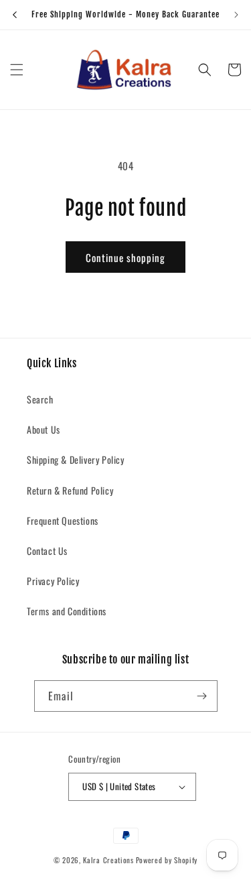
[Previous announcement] (14, 14)
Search (40, 399)
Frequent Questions (62, 520)
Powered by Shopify (167, 860)
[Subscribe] (202, 696)
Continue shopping (125, 257)
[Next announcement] (236, 14)
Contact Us (47, 551)
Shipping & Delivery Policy (75, 459)
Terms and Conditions (66, 611)
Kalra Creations (108, 860)
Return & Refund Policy (70, 490)
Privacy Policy (53, 581)
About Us (43, 429)
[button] (16, 69)
